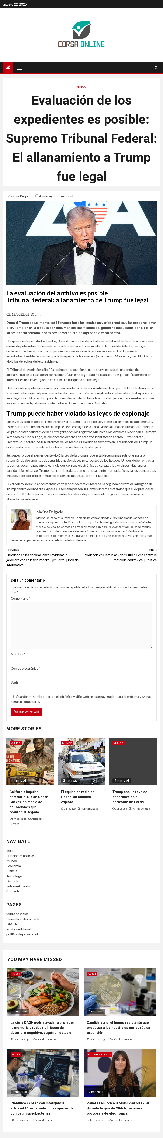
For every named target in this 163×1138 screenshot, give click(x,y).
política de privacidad (22, 934)
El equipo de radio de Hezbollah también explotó (77, 797)
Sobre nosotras (17, 914)
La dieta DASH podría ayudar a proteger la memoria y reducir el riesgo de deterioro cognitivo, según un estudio (42, 1028)
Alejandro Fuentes (45, 1039)
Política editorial (18, 929)
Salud (16, 973)
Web (14, 682)
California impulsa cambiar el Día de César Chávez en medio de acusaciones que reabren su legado (29, 802)
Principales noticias (20, 856)
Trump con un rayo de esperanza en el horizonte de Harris (129, 797)
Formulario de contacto (23, 919)
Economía (13, 866)
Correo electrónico (26, 668)
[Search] (156, 67)
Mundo (81, 87)
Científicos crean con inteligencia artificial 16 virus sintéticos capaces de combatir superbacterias (42, 1108)
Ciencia (11, 871)
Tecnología (14, 876)
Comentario (20, 598)
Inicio (10, 850)
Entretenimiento (18, 886)
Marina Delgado (21, 196)
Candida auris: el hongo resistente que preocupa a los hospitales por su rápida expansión (118, 1028)
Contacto (13, 891)
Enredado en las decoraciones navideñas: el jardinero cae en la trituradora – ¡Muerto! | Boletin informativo (42, 557)
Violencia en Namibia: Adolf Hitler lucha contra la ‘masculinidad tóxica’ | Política (121, 555)
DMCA (11, 924)
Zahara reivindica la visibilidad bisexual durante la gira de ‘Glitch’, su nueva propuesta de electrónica (118, 1108)
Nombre (18, 654)
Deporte (12, 881)
